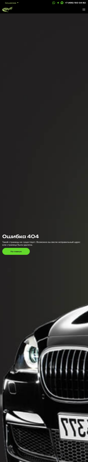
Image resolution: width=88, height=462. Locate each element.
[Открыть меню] (84, 9)
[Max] (62, 3)
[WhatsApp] (54, 3)
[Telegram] (58, 3)
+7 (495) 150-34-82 (75, 3)
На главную (16, 251)
